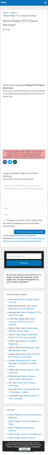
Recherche (24, 263)
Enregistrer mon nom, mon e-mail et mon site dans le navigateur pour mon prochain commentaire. (22, 223)
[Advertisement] (24, 58)
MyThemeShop (28, 452)
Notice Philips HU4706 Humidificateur (25, 434)
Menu (3, 2)
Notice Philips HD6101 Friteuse (22, 438)
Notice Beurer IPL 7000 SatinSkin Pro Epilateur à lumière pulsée (23, 363)
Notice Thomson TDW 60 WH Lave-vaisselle (22, 322)
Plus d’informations (34, 447)
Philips (8, 29)
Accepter (25, 449)
